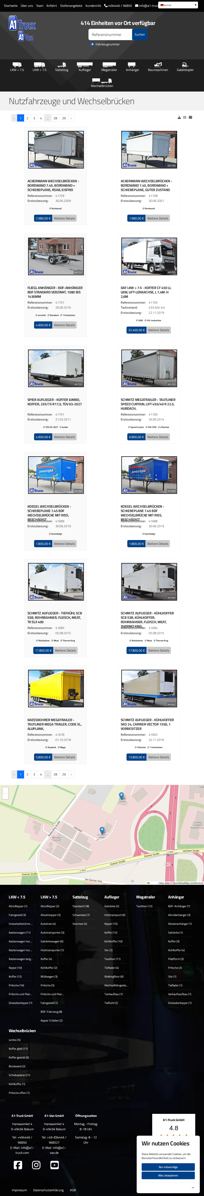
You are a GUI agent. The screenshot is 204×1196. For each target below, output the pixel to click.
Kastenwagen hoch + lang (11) (27, 950)
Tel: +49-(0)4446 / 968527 (54, 1139)
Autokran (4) (48, 923)
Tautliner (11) (112, 959)
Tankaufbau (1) (113, 994)
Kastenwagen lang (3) (21, 959)
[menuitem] (178, 5)
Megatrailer (109, 70)
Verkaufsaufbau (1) (179, 994)
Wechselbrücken (102, 86)
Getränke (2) (111, 906)
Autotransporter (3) (52, 932)
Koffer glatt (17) (18, 1048)
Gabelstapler (185, 70)
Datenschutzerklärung (48, 1190)
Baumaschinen (158, 70)
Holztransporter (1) (52, 950)
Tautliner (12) (144, 906)
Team (39, 6)
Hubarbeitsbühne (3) (21, 923)
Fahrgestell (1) (49, 1003)
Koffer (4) (46, 959)
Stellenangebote (71, 6)
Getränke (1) (175, 932)
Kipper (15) (111, 923)
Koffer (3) (173, 941)
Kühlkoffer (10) (113, 941)
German (167, 5)
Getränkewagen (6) (52, 941)
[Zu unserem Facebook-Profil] (18, 1165)
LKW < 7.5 (17, 70)
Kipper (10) (15, 967)
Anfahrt (51, 6)
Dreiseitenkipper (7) (20, 1003)
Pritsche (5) (47, 985)
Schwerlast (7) (81, 915)
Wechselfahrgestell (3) (117, 985)
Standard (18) (81, 906)
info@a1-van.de (58, 1150)
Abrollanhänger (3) (179, 915)
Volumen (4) (80, 923)
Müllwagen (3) (49, 976)
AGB (73, 1190)
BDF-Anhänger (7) (179, 906)
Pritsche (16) (16, 985)
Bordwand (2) (17, 1066)
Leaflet (154, 883)
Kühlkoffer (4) (176, 950)
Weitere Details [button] (64, 218)
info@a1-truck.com (152, 6)
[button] (43, 218)
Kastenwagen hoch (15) (23, 941)
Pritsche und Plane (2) (22, 994)
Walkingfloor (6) (114, 976)
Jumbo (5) (15, 1040)
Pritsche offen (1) (19, 1092)
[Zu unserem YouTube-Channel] (54, 1165)
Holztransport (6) (114, 915)
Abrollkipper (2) (50, 906)
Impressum (19, 1190)
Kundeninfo (93, 6)
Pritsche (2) (175, 967)
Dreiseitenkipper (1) (180, 1003)
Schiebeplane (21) (19, 1075)
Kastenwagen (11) (19, 932)
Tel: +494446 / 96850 (22, 1139)
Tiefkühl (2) (111, 1003)
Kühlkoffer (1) (17, 1084)
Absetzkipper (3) (51, 915)
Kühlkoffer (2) (49, 967)
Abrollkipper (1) (18, 906)
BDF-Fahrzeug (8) (51, 1011)
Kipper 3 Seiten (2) (52, 1020)
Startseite (11, 6)
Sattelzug (61, 70)
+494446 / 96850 (119, 6)
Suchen (140, 34)
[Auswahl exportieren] (179, 117)
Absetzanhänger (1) (180, 923)
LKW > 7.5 (39, 70)
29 (64, 118)
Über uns (27, 6)
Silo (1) (172, 976)
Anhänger (132, 70)
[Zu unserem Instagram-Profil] (36, 1165)
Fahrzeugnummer (108, 44)
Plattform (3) (176, 959)
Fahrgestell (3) (17, 915)
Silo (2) (108, 950)
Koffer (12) (15, 976)
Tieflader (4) (111, 967)
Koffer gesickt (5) (19, 1057)
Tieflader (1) (175, 985)
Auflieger (85, 70)
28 (55, 118)
